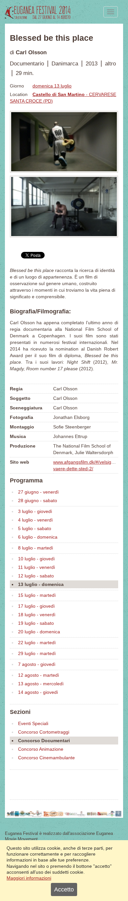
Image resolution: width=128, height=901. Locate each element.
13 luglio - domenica (41, 584)
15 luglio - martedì (37, 595)
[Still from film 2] (64, 206)
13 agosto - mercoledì (41, 683)
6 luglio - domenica (37, 537)
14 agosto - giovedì (38, 692)
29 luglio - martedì (37, 653)
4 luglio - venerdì (35, 520)
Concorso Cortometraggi (43, 732)
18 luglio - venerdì (36, 614)
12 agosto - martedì (38, 675)
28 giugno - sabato (37, 500)
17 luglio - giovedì (36, 606)
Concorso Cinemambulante (46, 757)
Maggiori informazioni (29, 878)
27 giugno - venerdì (38, 492)
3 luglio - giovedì (35, 511)
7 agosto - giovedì (36, 664)
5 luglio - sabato (34, 528)
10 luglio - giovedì (36, 558)
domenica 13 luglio (52, 85)
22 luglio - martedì (37, 642)
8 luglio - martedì (35, 547)
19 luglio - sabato (36, 623)
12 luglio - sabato (36, 575)
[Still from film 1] (64, 142)
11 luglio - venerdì (36, 567)
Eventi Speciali (33, 723)
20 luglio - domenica (39, 631)
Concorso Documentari (44, 740)
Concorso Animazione (40, 749)
